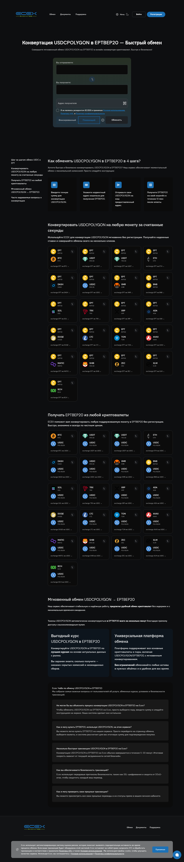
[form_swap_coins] (92, 79)
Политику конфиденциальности (90, 113)
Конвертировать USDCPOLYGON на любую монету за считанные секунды (27, 171)
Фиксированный (67, 120)
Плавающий (89, 120)
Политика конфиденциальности (109, 853)
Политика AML (65, 851)
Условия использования (114, 110)
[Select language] (117, 14)
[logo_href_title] (26, 14)
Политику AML (67, 113)
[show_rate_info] (102, 120)
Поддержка (81, 14)
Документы (65, 14)
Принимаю (160, 849)
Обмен (52, 14)
